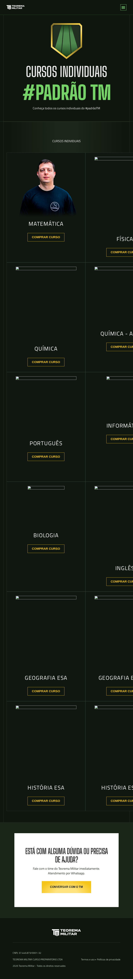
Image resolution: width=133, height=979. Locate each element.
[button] (123, 7)
